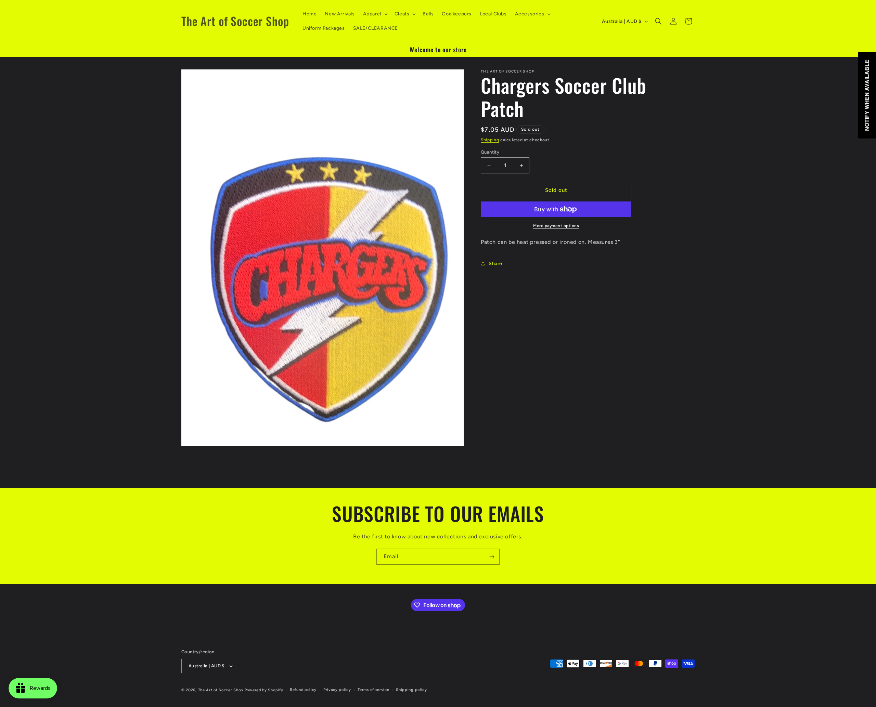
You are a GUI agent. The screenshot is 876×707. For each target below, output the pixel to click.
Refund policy (303, 690)
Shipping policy (411, 690)
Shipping (490, 140)
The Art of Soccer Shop (220, 690)
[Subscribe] (491, 557)
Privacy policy (337, 690)
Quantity (490, 152)
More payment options (556, 225)
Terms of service (373, 690)
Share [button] (495, 263)
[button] (374, 14)
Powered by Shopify (264, 690)
